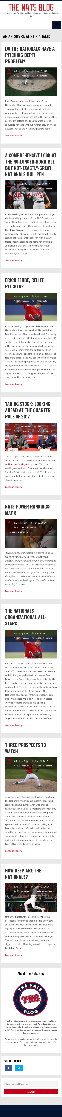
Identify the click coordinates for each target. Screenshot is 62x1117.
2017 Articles (23, 75)
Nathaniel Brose (23, 184)
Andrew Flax (21, 886)
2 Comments (41, 301)
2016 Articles (23, 891)
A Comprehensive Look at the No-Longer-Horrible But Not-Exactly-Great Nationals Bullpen (30, 165)
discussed (25, 101)
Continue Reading (13, 135)
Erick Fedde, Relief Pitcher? (24, 283)
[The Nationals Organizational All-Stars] (31, 644)
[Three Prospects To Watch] (31, 774)
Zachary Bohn (22, 71)
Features (33, 527)
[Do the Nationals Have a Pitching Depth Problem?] (31, 81)
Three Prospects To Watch (25, 748)
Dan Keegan (21, 522)
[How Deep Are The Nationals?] (31, 897)
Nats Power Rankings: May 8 (28, 509)
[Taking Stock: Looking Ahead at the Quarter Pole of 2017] (31, 437)
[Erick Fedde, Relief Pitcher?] (31, 307)
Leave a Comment (44, 188)
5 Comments (41, 75)
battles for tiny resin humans (24, 464)
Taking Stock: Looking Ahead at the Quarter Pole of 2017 (28, 410)
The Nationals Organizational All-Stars (25, 617)
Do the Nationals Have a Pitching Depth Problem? (30, 55)
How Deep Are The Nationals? (23, 873)
